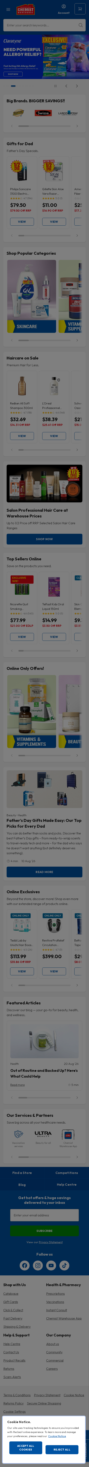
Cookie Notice (57, 1436)
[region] (44, 1440)
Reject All (62, 1449)
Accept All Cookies (25, 1447)
